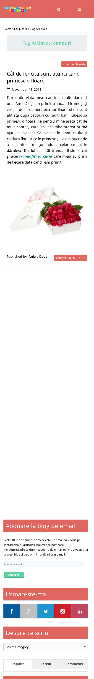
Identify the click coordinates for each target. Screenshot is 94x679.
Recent (46, 664)
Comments (74, 664)
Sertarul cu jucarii (16, 29)
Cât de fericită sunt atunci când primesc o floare (43, 77)
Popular (18, 664)
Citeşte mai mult (68, 258)
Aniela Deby (38, 256)
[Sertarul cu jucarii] (17, 9)
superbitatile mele (74, 64)
